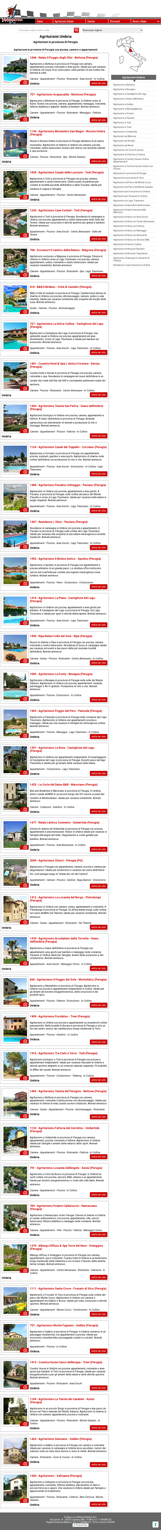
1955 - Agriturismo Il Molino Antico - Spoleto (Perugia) (65, 558)
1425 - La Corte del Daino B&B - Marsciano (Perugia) (64, 784)
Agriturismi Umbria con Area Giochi (130, 217)
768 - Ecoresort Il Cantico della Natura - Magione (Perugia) (68, 250)
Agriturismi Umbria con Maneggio (130, 230)
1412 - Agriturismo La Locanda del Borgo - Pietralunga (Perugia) (65, 899)
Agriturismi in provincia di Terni (128, 178)
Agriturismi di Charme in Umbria (129, 154)
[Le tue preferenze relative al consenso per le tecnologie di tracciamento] (155, 1524)
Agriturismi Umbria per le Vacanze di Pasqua (131, 259)
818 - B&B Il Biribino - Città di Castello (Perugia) (61, 287)
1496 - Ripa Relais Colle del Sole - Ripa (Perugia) (61, 636)
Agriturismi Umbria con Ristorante (130, 235)
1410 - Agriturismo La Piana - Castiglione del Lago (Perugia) (62, 599)
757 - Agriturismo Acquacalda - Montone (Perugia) (63, 94)
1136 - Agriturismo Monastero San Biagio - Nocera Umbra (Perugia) (67, 133)
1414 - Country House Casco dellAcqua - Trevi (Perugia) (66, 1362)
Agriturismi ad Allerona (124, 136)
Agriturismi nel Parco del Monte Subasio (133, 187)
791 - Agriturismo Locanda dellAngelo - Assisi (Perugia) (66, 1168)
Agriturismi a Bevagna (124, 89)
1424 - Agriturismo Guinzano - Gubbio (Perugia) (61, 1439)
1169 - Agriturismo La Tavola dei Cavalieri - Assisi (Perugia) (62, 1400)
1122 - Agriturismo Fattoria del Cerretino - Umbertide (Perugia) (64, 1129)
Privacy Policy (81, 1525)
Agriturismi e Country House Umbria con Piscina (133, 167)
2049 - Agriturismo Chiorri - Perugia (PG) (56, 860)
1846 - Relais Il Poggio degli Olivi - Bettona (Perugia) (64, 57)
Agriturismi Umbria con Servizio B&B (131, 239)
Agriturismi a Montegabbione (127, 109)
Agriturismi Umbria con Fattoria (128, 226)
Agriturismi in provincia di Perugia (129, 173)
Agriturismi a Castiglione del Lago (129, 94)
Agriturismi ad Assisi (123, 145)
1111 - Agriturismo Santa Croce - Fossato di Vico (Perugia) (68, 1288)
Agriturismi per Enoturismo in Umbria (131, 191)
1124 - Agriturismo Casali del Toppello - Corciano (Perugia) (68, 447)
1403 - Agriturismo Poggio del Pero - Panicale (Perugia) (66, 710)
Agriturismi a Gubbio (123, 104)
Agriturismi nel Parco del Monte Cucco (132, 182)
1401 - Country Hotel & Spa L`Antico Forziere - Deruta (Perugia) (65, 365)
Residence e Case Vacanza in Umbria (131, 265)
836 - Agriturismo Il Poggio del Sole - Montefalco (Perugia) (68, 979)
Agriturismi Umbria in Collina (127, 244)
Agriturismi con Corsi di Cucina (128, 150)
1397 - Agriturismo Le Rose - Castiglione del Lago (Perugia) (62, 749)
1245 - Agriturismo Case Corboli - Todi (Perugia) (61, 210)
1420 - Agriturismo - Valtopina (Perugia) (56, 1475)
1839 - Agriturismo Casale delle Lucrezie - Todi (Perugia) (67, 172)
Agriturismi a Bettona (124, 84)
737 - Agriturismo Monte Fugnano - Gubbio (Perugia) (64, 1325)
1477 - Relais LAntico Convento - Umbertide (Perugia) (65, 822)
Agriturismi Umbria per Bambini (128, 249)
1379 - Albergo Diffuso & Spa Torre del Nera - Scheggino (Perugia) (66, 1247)
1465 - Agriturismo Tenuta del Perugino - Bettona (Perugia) (68, 1091)
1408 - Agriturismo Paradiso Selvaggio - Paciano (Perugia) (68, 485)
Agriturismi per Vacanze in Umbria (130, 196)
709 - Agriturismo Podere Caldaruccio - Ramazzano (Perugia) (63, 1207)
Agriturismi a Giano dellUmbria (128, 98)
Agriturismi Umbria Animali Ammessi (131, 205)
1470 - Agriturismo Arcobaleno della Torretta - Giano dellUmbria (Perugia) (64, 940)
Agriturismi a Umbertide (125, 131)
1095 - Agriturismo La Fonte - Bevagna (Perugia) (61, 674)
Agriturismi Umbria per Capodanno (130, 253)
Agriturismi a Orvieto (123, 113)
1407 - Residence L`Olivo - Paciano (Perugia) (59, 521)
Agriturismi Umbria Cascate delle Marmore (129, 211)
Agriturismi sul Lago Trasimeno (128, 200)
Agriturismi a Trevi (122, 127)
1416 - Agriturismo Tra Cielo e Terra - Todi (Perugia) (64, 1053)
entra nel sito (99, 83)
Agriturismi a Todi (122, 122)
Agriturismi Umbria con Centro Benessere (134, 221)
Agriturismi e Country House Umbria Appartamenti (131, 160)
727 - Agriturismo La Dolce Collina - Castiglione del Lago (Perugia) (66, 325)
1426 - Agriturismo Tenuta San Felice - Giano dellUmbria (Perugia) (66, 407)
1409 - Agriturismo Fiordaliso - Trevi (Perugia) (60, 1016)
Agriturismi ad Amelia (124, 141)
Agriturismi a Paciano (124, 118)
